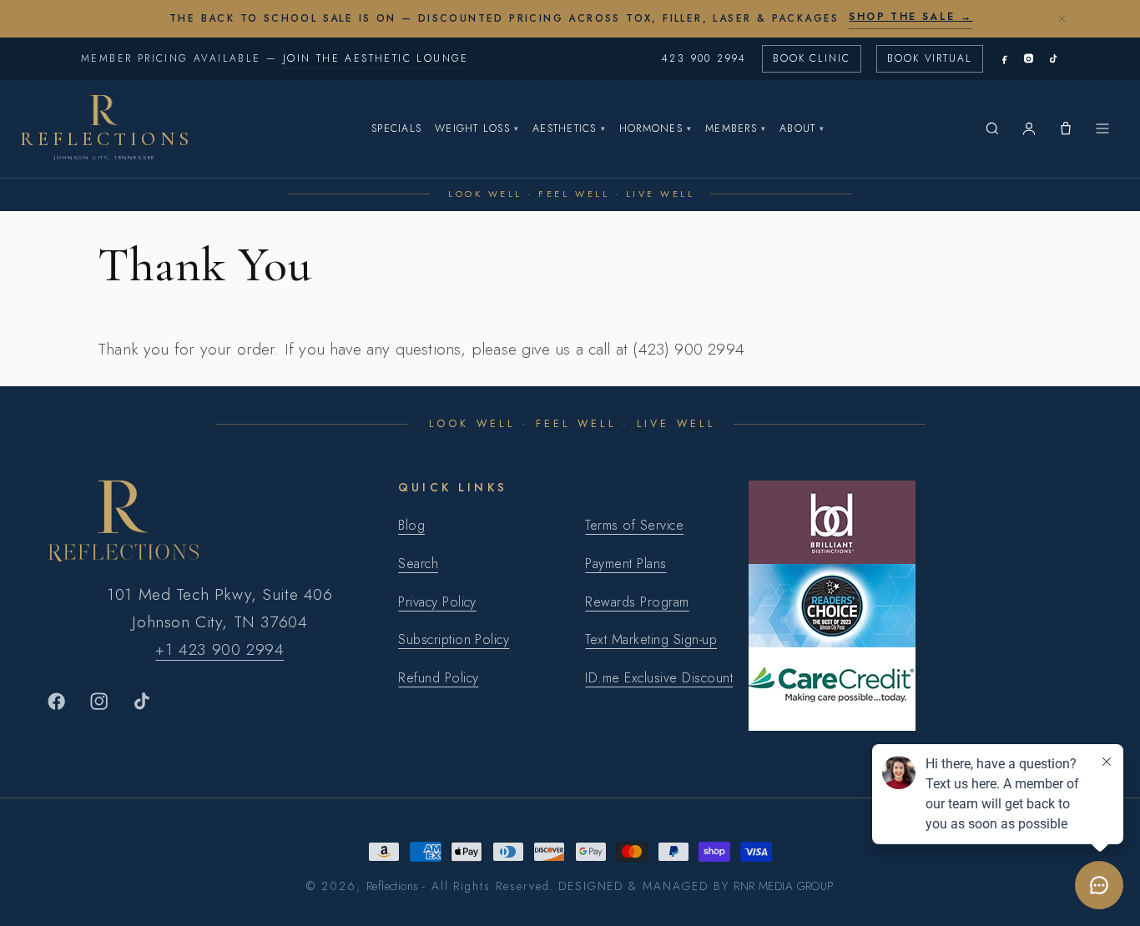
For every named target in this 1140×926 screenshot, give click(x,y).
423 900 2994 (704, 58)
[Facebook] (1004, 59)
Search (418, 563)
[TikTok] (1053, 59)
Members (735, 128)
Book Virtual (929, 58)
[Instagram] (1028, 59)
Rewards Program (637, 601)
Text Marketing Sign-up (651, 639)
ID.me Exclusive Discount (659, 677)
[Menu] (1102, 128)
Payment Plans (625, 563)
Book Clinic (811, 58)
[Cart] (1065, 128)
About (802, 128)
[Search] (992, 128)
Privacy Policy (437, 601)
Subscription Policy (453, 639)
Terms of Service (634, 525)
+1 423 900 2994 (219, 649)
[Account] (1029, 128)
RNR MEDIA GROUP (783, 886)
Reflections (392, 886)
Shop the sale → (910, 16)
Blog (411, 525)
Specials (396, 128)
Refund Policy (438, 677)
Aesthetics (569, 128)
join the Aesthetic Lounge (376, 58)
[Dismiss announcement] (1061, 18)
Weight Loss (477, 128)
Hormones (655, 128)
